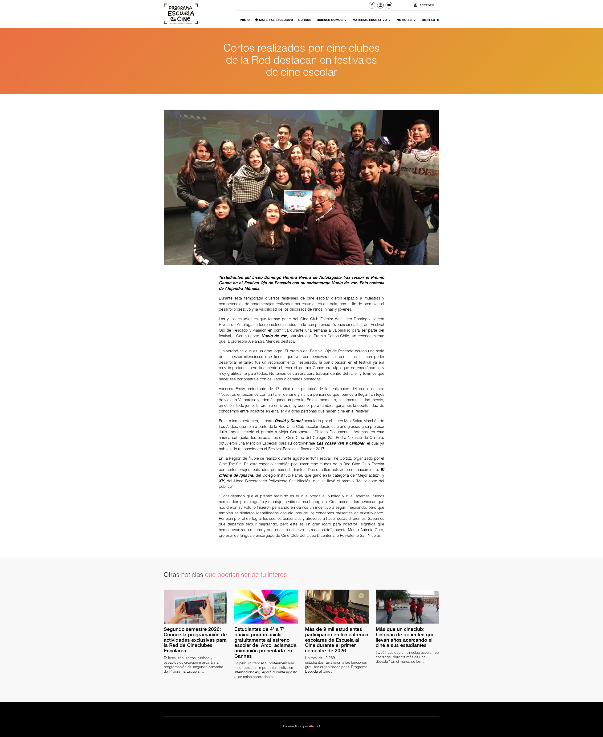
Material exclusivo (275, 20)
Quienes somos (330, 20)
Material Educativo (370, 20)
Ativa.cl (314, 726)
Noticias (404, 20)
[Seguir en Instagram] (380, 5)
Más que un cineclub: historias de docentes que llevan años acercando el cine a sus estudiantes (405, 637)
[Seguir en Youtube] (389, 5)
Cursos (304, 20)
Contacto (430, 20)
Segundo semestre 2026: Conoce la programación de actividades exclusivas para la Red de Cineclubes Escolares (195, 640)
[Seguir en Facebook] (372, 5)
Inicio (245, 20)
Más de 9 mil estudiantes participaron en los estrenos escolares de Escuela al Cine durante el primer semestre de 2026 (336, 640)
